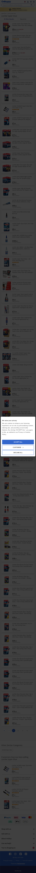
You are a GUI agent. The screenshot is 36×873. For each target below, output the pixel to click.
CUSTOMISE (17, 447)
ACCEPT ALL (18, 442)
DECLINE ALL (18, 452)
